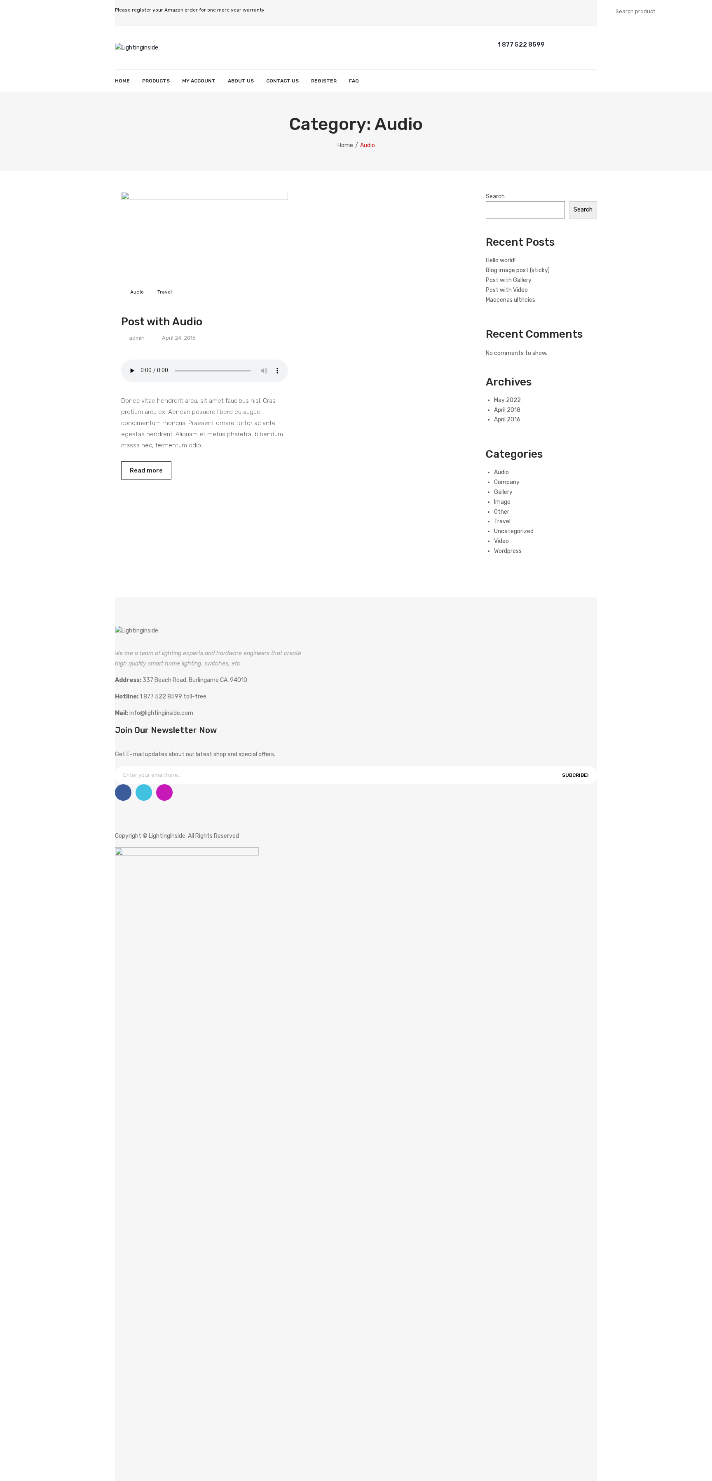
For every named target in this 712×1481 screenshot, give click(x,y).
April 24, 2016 (179, 338)
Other (501, 511)
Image (502, 501)
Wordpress (508, 551)
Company (507, 482)
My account (570, 43)
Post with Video (507, 290)
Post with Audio (161, 321)
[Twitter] (144, 792)
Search (697, 11)
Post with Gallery (509, 280)
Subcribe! (575, 775)
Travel (164, 292)
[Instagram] (164, 792)
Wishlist (587, 43)
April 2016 (507, 419)
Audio (137, 292)
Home (345, 145)
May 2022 (507, 400)
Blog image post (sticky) (518, 270)
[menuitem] (122, 81)
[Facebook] (123, 792)
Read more (146, 470)
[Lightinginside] (136, 47)
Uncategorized (514, 531)
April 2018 (507, 410)
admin (137, 338)
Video (501, 541)
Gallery (503, 492)
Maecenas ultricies (510, 299)
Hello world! (500, 260)
